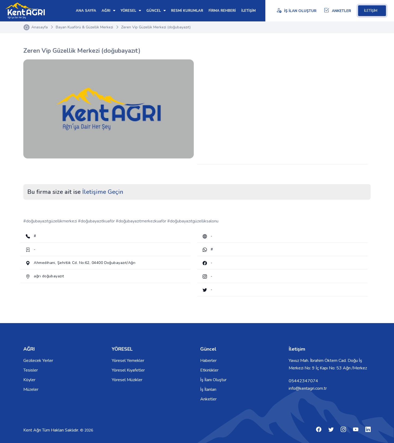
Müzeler (30, 389)
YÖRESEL (129, 10)
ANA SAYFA (86, 10)
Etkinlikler (209, 370)
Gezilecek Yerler (38, 361)
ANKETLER (341, 10)
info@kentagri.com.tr (308, 388)
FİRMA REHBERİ (222, 10)
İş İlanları (208, 389)
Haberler (208, 361)
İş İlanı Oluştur (213, 380)
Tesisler (30, 370)
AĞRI (106, 10)
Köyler (29, 380)
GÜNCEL (154, 10)
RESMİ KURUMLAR (187, 10)
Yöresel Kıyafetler (128, 370)
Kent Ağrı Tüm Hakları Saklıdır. (51, 430)
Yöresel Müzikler (127, 380)
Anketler (208, 399)
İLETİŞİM (370, 10)
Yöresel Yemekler (128, 361)
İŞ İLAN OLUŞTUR (300, 10)
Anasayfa (39, 27)
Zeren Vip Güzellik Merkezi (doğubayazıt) (156, 27)
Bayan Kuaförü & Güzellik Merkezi (84, 27)
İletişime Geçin (102, 192)
